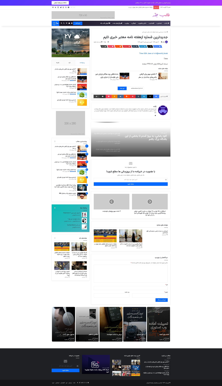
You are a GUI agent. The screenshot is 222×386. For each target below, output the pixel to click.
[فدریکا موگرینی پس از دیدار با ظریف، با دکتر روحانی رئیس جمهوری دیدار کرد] (130, 235)
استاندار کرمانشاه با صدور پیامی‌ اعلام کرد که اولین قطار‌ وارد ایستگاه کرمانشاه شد (79, 273)
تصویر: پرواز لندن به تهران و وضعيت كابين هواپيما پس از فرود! (62, 273)
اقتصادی (152, 23)
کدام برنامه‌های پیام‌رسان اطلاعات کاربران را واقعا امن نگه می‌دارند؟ (96, 371)
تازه (70, 63)
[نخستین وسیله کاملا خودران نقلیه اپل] (82, 102)
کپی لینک (122, 88)
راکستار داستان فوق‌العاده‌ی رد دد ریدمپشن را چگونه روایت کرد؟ (65, 85)
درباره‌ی (70, 383)
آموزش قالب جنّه (104, 23)
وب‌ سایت (127, 292)
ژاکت (163, 42)
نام (166, 285)
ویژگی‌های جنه (117, 23)
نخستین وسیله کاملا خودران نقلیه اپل (66, 100)
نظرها (57, 63)
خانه (166, 23)
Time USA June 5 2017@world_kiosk (153, 53)
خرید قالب (77, 23)
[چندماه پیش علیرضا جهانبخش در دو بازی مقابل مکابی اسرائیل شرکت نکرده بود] (126, 373)
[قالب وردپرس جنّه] (161, 15)
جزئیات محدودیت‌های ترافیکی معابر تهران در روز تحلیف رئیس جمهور (105, 245)
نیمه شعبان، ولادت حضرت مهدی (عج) (66, 92)
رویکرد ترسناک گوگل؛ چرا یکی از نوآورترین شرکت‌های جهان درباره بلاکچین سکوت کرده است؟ (65, 187)
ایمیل (166, 292)
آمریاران (148, 383)
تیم (66, 383)
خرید (53, 383)
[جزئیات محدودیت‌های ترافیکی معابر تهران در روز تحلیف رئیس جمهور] (105, 235)
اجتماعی (160, 23)
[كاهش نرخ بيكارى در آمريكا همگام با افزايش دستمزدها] (135, 367)
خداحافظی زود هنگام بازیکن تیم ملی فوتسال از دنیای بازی (67, 78)
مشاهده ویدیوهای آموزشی (60, 3)
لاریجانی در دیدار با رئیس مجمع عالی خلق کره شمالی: (157, 232)
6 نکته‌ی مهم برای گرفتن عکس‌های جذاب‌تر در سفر (65, 70)
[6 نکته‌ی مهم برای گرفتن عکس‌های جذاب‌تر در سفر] (163, 76)
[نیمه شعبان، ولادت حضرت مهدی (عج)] (82, 94)
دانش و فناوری (142, 23)
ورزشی (127, 23)
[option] (130, 139)
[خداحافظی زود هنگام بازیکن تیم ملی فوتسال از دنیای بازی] (124, 76)
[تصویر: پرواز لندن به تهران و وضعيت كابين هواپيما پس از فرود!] (62, 265)
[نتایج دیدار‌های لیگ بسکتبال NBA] (82, 196)
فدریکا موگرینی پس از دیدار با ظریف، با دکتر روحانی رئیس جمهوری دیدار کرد (131, 245)
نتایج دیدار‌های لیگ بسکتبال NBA (67, 193)
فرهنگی (134, 23)
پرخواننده (82, 63)
